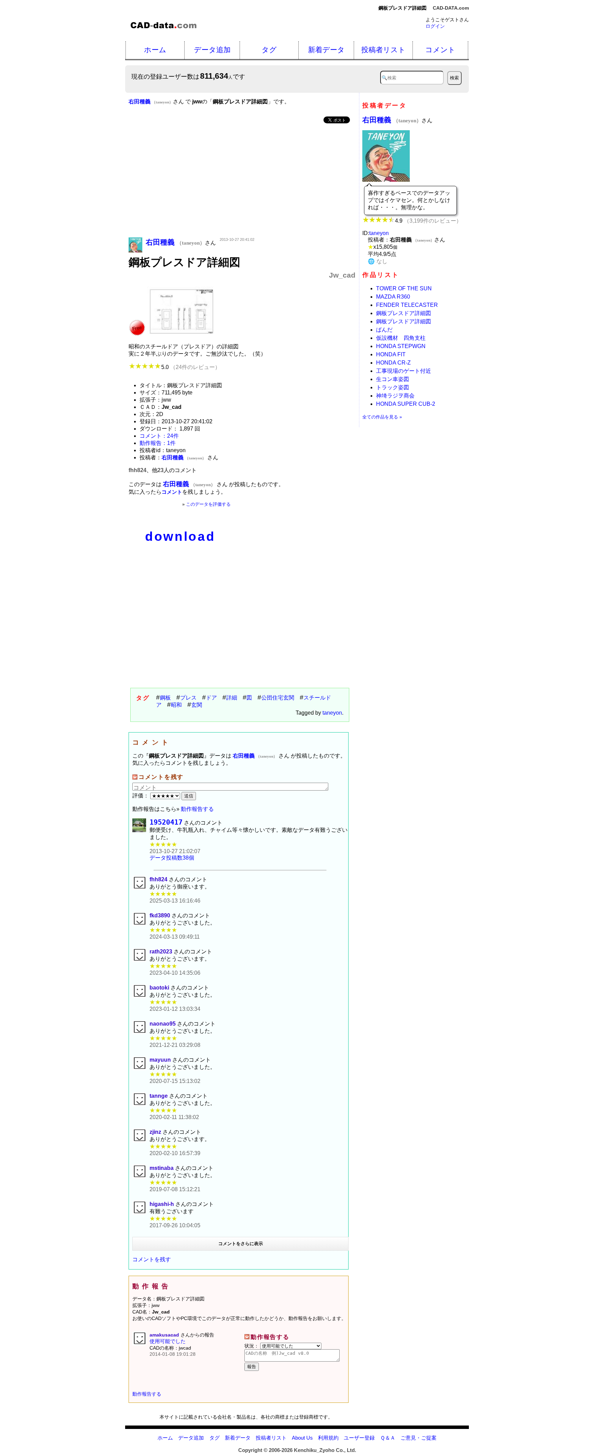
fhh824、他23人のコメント (163, 470)
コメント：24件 (159, 436)
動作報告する (197, 809)
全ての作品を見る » (382, 417)
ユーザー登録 (359, 1438)
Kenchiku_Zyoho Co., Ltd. (325, 1450)
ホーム (155, 50)
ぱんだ (384, 330)
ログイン (435, 26)
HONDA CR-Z (393, 363)
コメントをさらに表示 (240, 1243)
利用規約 (328, 1438)
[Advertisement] (242, 181)
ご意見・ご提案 (418, 1438)
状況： (252, 1346)
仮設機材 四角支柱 (401, 338)
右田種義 (391, 120)
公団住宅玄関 (277, 698)
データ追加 (212, 50)
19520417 (166, 822)
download (180, 536)
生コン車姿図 (392, 379)
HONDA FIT (391, 354)
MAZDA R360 (393, 297)
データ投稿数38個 (172, 858)
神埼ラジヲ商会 (395, 396)
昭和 (176, 705)
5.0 (190, 367)
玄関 (196, 705)
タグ (269, 50)
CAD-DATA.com (451, 8)
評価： (141, 795)
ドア (211, 698)
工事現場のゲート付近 (403, 371)
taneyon (332, 713)
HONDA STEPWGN (401, 346)
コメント (440, 50)
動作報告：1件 (158, 443)
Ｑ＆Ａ (387, 1438)
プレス (188, 698)
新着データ (326, 50)
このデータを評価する (208, 504)
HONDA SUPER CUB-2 (405, 404)
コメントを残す (151, 1259)
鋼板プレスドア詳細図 (403, 313)
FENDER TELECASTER (407, 305)
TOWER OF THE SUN (404, 288)
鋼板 (165, 698)
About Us (302, 1438)
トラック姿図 (392, 387)
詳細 (231, 698)
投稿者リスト (383, 50)
